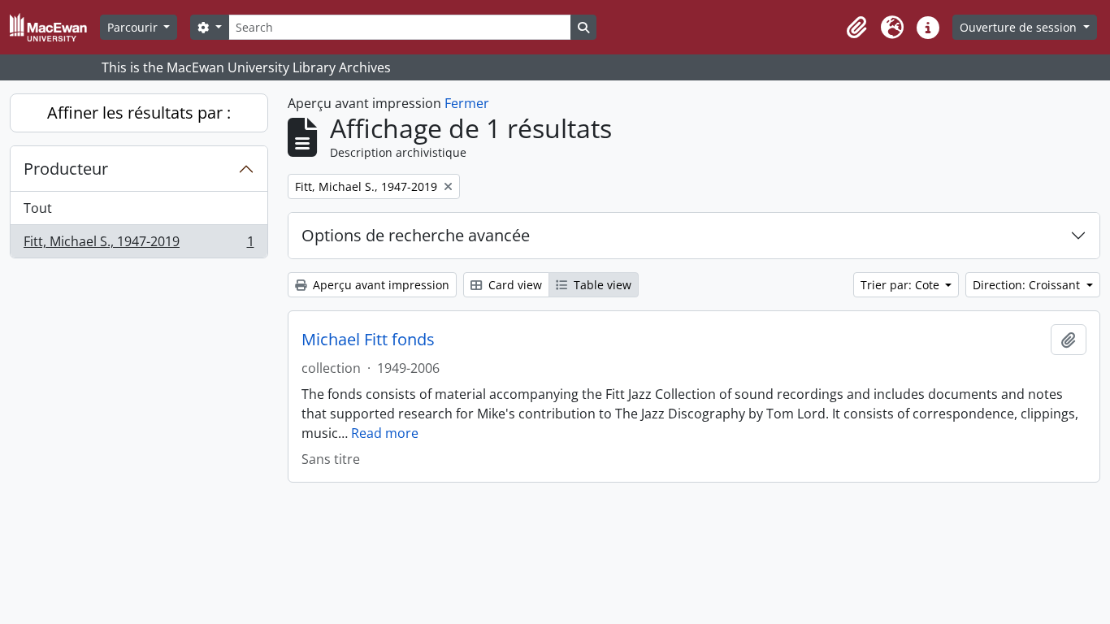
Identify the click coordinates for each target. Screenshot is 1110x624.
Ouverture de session (1020, 27)
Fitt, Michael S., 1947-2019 (138, 245)
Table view (600, 284)
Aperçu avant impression (379, 284)
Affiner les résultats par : (139, 113)
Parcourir (134, 27)
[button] (856, 28)
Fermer (466, 103)
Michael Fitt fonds (368, 339)
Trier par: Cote (902, 284)
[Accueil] (55, 27)
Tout (38, 208)
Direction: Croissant (1028, 284)
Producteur (66, 169)
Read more (384, 433)
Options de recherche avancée (415, 235)
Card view (513, 284)
